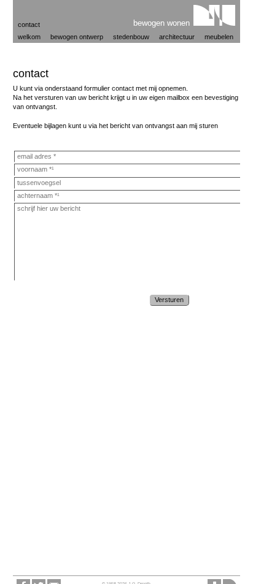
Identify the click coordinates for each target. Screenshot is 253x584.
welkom (29, 36)
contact (29, 24)
